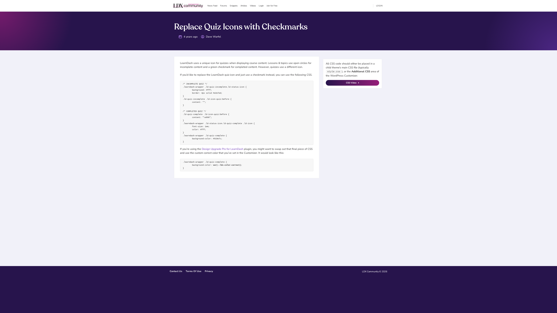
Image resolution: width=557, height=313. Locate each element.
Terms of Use (193, 271)
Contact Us (176, 271)
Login (379, 5)
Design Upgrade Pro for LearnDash (222, 149)
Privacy (209, 271)
